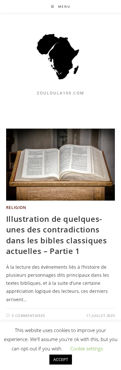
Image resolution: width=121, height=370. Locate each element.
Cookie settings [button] (86, 348)
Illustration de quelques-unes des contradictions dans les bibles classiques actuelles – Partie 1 (56, 235)
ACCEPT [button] (60, 359)
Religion (16, 207)
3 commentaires (28, 315)
